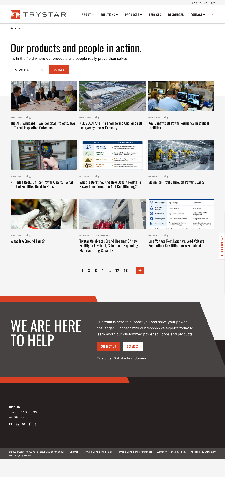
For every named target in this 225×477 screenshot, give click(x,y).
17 (117, 270)
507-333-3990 (28, 412)
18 (126, 270)
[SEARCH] (213, 14)
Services (133, 346)
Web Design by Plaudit (20, 455)
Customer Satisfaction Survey (121, 358)
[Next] (140, 270)
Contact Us (108, 346)
